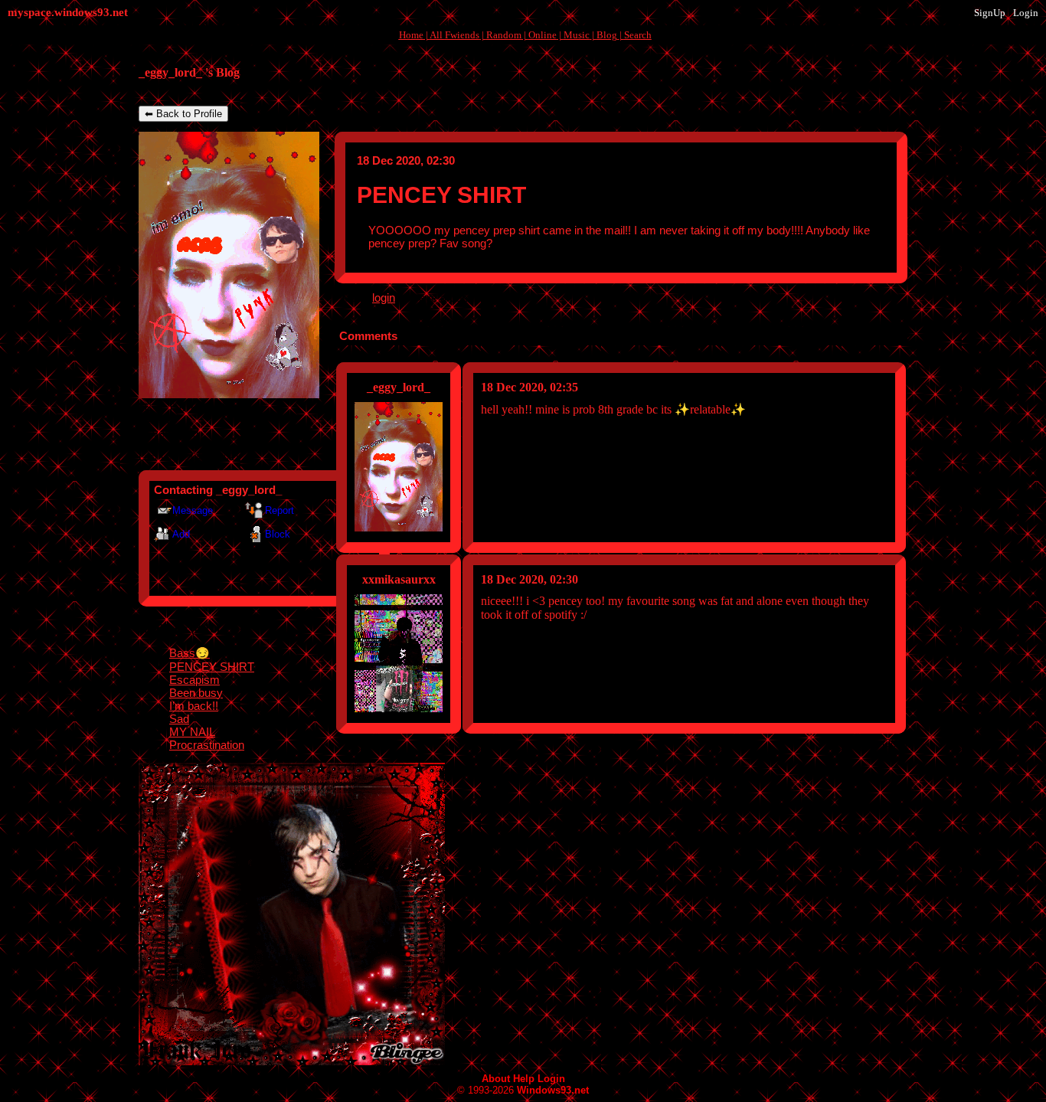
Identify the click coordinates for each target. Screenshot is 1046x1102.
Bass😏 (189, 652)
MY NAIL (192, 731)
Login (1025, 12)
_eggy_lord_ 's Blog (189, 72)
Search (638, 35)
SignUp (989, 12)
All (454, 35)
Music (577, 35)
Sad (179, 718)
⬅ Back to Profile (183, 113)
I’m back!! (193, 705)
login (383, 297)
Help (523, 1078)
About (496, 1078)
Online (542, 35)
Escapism (194, 679)
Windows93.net (553, 1090)
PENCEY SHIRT (211, 666)
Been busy (196, 692)
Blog (607, 35)
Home (411, 35)
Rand (503, 35)
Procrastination (206, 744)
